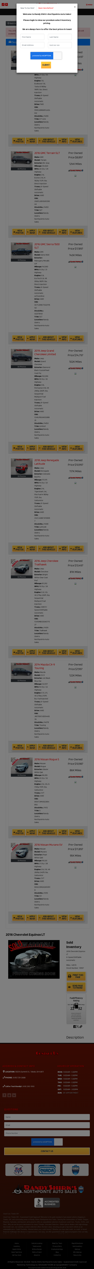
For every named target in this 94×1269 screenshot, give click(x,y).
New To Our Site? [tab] (27, 8)
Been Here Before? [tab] (46, 8)
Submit (46, 65)
